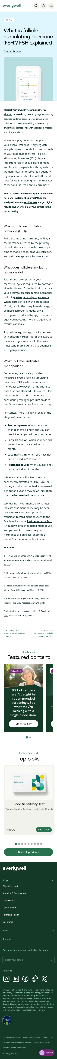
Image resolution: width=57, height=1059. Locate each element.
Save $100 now (24, 723)
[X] (44, 979)
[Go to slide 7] (35, 844)
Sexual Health (9, 907)
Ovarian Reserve (12, 51)
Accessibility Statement (11, 1037)
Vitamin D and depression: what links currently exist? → (43, 633)
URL (34, 560)
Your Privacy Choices (42, 1042)
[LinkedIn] (16, 979)
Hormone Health (11, 914)
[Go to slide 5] (28, 844)
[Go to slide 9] (41, 844)
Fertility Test (30, 202)
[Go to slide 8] (38, 844)
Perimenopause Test (39, 521)
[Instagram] (6, 979)
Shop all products (28, 852)
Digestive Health (11, 886)
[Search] (36, 6)
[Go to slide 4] (25, 844)
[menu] (51, 6)
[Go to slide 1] (27, 737)
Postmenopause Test (24, 539)
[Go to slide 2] (30, 737)
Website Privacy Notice (31, 1037)
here (37, 998)
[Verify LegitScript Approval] (7, 1020)
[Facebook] (25, 979)
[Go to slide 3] (22, 844)
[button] (51, 960)
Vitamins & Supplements (15, 893)
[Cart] (44, 6)
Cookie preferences (18, 1047)
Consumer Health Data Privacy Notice (17, 1042)
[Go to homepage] (12, 6)
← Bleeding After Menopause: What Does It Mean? (14, 633)
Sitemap (6, 1047)
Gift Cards (8, 921)
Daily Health (9, 900)
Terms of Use (48, 1037)
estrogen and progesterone (32, 297)
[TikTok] (35, 979)
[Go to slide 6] (32, 844)
